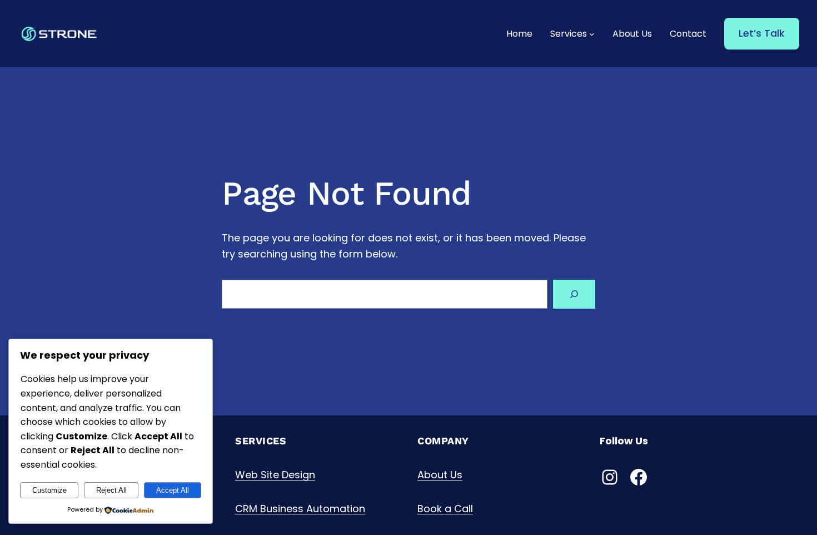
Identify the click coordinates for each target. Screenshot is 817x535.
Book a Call (445, 509)
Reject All (111, 490)
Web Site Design (275, 475)
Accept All (172, 490)
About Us (439, 475)
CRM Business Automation (300, 509)
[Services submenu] (592, 34)
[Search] (574, 294)
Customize (49, 490)
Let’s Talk (762, 33)
